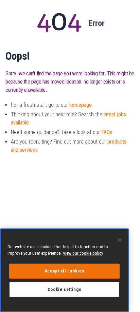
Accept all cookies (65, 270)
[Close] (119, 240)
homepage (80, 105)
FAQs (106, 132)
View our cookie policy (83, 253)
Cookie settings (65, 289)
